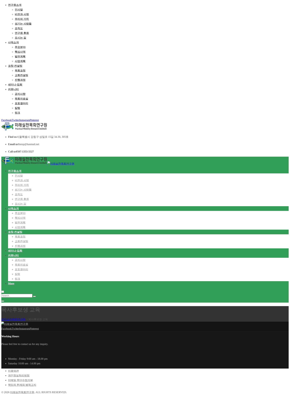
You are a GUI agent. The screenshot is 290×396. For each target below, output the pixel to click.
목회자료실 (21, 98)
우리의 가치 (22, 19)
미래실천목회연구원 (22, 392)
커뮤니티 (13, 89)
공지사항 (20, 94)
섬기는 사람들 (23, 23)
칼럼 (17, 108)
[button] (11, 283)
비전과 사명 (22, 14)
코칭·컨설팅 (15, 65)
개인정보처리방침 (19, 375)
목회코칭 (20, 70)
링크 (17, 112)
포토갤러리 (21, 103)
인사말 (19, 9)
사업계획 (20, 61)
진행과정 (20, 79)
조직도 (19, 28)
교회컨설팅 (21, 75)
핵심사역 (20, 51)
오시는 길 (20, 37)
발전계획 (20, 56)
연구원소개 (14, 5)
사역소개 (13, 42)
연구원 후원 (22, 33)
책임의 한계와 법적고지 (22, 384)
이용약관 (13, 370)
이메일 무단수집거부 (20, 380)
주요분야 (20, 47)
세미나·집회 (15, 84)
